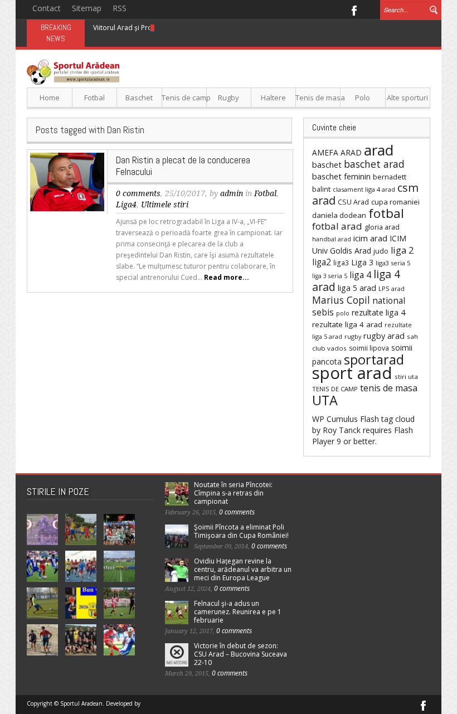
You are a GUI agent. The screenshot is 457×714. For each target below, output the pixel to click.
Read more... (226, 277)
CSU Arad (353, 202)
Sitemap (86, 8)
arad (378, 150)
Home (50, 98)
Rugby (228, 98)
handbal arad (331, 239)
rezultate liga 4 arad (347, 324)
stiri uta (406, 376)
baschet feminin (341, 176)
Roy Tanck (342, 430)
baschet (327, 164)
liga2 (321, 262)
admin (231, 193)
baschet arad (374, 164)
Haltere (273, 98)
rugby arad (384, 336)
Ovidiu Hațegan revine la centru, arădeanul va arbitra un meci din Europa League (242, 569)
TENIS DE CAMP (335, 389)
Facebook (353, 9)
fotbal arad (337, 226)
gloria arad (382, 227)
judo (380, 251)
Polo (362, 98)
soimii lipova (369, 348)
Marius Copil (341, 300)
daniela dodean (339, 215)
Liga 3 (362, 262)
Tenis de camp (184, 98)
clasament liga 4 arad (364, 189)
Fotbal (94, 98)
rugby (352, 336)
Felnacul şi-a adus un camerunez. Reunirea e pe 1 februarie (237, 612)
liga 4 (360, 275)
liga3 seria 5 (393, 263)
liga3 (341, 263)
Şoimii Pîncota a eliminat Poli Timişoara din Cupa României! (241, 531)
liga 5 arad (357, 288)
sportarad (374, 359)
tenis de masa (388, 388)
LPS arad (391, 288)
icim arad (370, 238)
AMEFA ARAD (337, 152)
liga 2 (402, 250)
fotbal (386, 213)
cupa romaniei (395, 202)
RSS (120, 8)
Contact (46, 8)
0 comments (138, 193)
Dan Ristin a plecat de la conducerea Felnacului (183, 166)
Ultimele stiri (164, 204)
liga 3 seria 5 (329, 276)
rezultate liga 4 (378, 312)
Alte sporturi (407, 98)
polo (342, 313)
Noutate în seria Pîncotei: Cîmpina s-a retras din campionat (233, 493)
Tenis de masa (318, 98)
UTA (325, 400)
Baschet (139, 98)
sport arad (352, 373)
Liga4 (126, 204)
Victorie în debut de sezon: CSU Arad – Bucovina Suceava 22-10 (240, 654)
